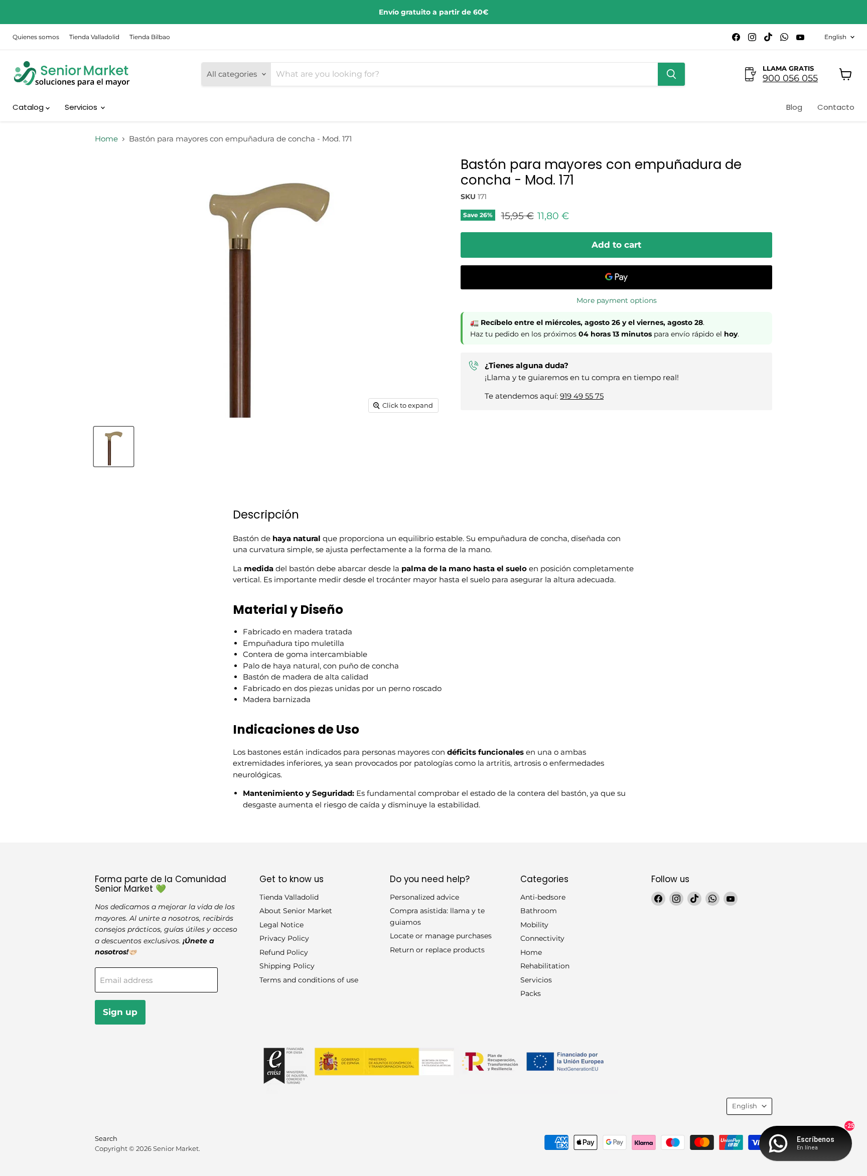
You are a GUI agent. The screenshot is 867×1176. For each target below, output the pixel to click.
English (835, 37)
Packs (530, 993)
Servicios (82, 107)
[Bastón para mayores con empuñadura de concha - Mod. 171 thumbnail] (113, 446)
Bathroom (538, 910)
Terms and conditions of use (308, 979)
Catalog (29, 107)
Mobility (534, 924)
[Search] (671, 74)
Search (106, 1138)
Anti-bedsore (542, 897)
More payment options (616, 300)
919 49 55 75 (582, 396)
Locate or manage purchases (441, 935)
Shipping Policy (287, 965)
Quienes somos (36, 37)
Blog (794, 107)
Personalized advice (424, 897)
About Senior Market (295, 910)
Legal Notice (281, 924)
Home (106, 138)
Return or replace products (437, 949)
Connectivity (542, 938)
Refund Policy (283, 952)
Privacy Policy (284, 938)
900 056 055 (790, 78)
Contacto (835, 107)
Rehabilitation (544, 965)
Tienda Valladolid (94, 37)
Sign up (120, 1012)
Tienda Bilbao (149, 37)
